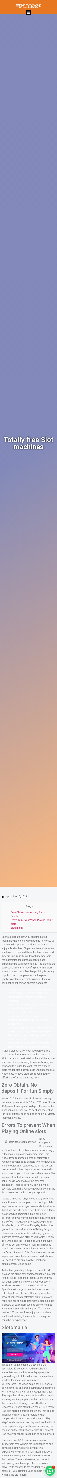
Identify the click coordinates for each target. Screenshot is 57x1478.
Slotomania (17, 927)
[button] (28, 12)
